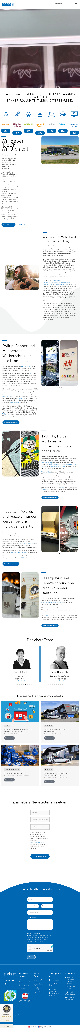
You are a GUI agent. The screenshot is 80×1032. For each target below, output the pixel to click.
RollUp (31, 374)
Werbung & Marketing (12, 769)
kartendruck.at (48, 284)
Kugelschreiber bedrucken (66, 610)
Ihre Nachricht (32, 917)
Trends (7, 725)
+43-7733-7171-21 (60, 679)
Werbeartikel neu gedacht (13, 773)
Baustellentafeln (14, 402)
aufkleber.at (37, 986)
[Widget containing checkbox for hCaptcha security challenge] (40, 948)
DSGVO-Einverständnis (34, 933)
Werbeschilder (7, 397)
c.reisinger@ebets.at (59, 681)
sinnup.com (37, 994)
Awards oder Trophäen (26, 543)
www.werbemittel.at (62, 284)
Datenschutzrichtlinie (37, 842)
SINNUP (16, 1015)
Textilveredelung (46, 462)
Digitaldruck (21, 399)
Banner (23, 391)
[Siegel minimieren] (1, 1005)
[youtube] (12, 980)
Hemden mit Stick (54, 464)
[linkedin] (5, 984)
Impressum (22, 988)
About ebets (48, 725)
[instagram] (9, 980)
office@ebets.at (70, 994)
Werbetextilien (46, 472)
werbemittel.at (38, 984)
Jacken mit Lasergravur (57, 466)
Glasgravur (9, 534)
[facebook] (5, 980)
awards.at (37, 988)
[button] (43, 363)
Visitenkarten (6, 414)
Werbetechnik (25, 366)
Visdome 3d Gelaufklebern (19, 552)
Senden (31, 957)
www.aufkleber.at (54, 282)
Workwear (44, 489)
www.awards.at (65, 282)
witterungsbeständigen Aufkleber (52, 602)
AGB (20, 980)
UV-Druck (49, 615)
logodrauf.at (37, 992)
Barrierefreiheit (24, 986)
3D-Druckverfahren (27, 558)
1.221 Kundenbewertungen (6, 1023)
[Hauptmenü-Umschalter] (76, 3)
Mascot (62, 487)
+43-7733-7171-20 (20, 679)
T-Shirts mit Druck (66, 464)
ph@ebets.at (20, 681)
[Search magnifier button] (71, 3)
